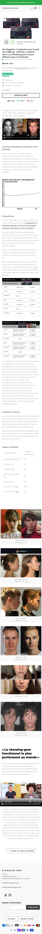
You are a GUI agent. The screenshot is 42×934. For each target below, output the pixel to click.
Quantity (6, 90)
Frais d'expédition (21, 68)
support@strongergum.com (11, 887)
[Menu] (39, 8)
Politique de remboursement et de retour (16, 878)
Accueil (4, 874)
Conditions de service (9, 876)
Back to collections (22, 851)
